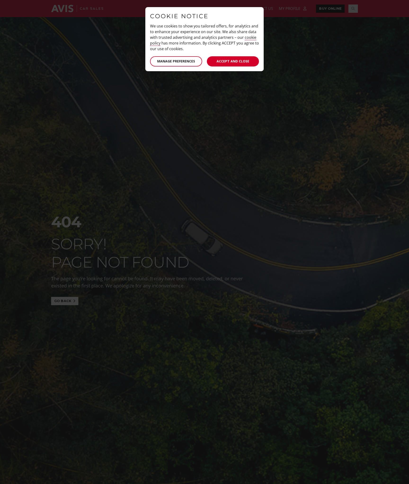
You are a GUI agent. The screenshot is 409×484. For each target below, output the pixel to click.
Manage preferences (176, 61)
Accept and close (233, 61)
